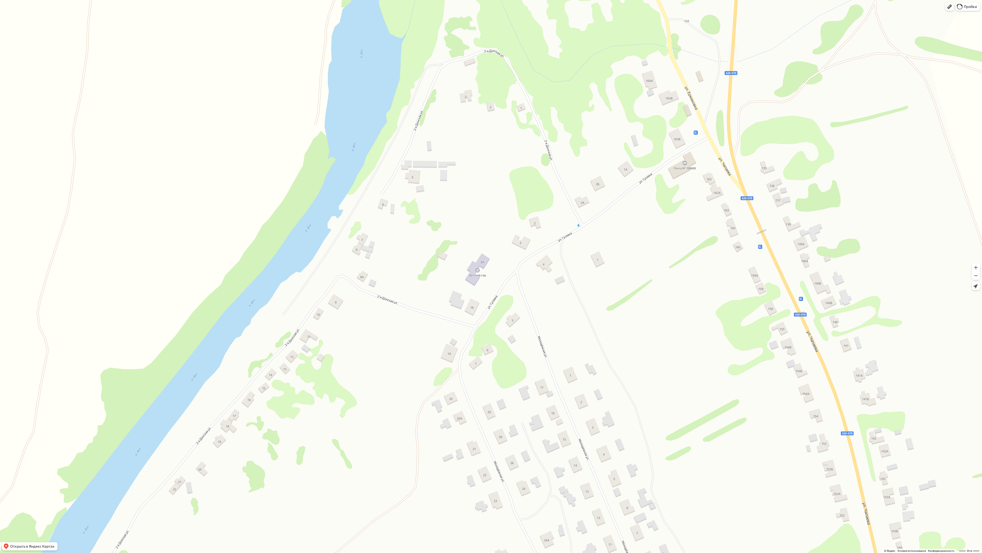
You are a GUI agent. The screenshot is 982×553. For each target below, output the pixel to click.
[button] (949, 7)
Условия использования (911, 550)
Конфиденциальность (941, 550)
